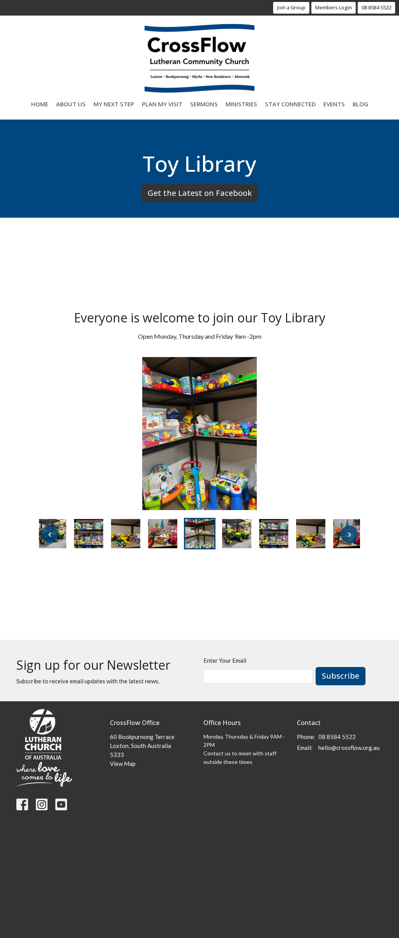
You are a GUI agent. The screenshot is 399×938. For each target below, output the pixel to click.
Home (39, 104)
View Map (123, 763)
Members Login (333, 7)
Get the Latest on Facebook (200, 193)
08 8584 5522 (376, 7)
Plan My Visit (162, 104)
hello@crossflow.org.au (349, 747)
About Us (71, 104)
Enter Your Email (224, 660)
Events (334, 104)
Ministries (241, 104)
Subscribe (340, 676)
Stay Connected (290, 104)
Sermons (204, 104)
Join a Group (291, 7)
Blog (360, 104)
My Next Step (114, 104)
